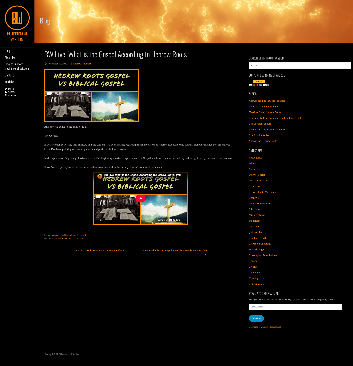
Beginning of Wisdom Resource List (265, 327)
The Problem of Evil (260, 123)
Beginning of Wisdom (17, 36)
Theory (253, 261)
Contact (9, 74)
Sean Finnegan (257, 249)
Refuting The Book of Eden (264, 106)
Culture (253, 169)
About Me (10, 57)
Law (69, 238)
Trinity (253, 266)
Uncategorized (257, 278)
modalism (254, 220)
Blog (7, 50)
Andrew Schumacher (83, 63)
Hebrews (254, 197)
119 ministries (78, 238)
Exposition (255, 186)
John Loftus (255, 209)
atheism (253, 163)
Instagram (12, 95)
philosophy (255, 232)
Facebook (11, 92)
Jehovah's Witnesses (260, 203)
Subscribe (256, 318)
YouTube (9, 81)
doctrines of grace (259, 180)
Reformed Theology (260, 243)
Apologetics (58, 235)
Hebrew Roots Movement (75, 235)
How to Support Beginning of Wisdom (17, 66)
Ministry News (257, 215)
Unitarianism (256, 284)
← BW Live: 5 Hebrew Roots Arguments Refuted (99, 250)
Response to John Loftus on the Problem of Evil (275, 118)
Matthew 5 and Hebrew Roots (265, 112)
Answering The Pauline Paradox (267, 100)
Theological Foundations (263, 255)
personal (254, 226)
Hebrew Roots (61, 238)
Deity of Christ (257, 174)
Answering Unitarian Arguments (267, 129)
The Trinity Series (259, 135)
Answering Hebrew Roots (263, 141)
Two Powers (256, 272)
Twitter (11, 89)
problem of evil (257, 238)
